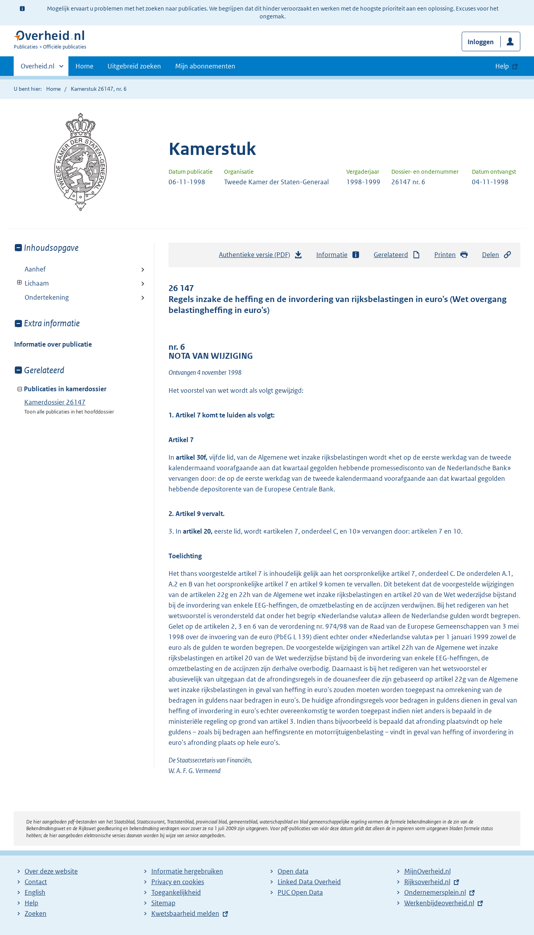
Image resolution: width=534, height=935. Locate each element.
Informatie (332, 254)
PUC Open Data (300, 892)
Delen (490, 254)
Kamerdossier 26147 (55, 402)
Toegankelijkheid (176, 892)
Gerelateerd (391, 254)
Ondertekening (47, 297)
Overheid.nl (37, 69)
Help (31, 903)
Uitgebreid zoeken (134, 66)
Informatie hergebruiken (187, 871)
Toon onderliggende (19, 282)
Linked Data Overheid (309, 881)
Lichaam (31, 283)
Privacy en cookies (177, 881)
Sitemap (163, 903)
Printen (445, 254)
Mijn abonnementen (205, 66)
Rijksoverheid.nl (427, 881)
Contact (36, 881)
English (35, 892)
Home (84, 66)
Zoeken (36, 913)
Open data (293, 871)
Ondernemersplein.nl (435, 892)
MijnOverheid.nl (427, 871)
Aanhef (35, 269)
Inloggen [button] (481, 42)
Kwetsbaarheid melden (185, 913)
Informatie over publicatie (53, 344)
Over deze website (51, 871)
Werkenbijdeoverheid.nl (439, 903)
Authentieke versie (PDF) (256, 257)
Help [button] (502, 66)
